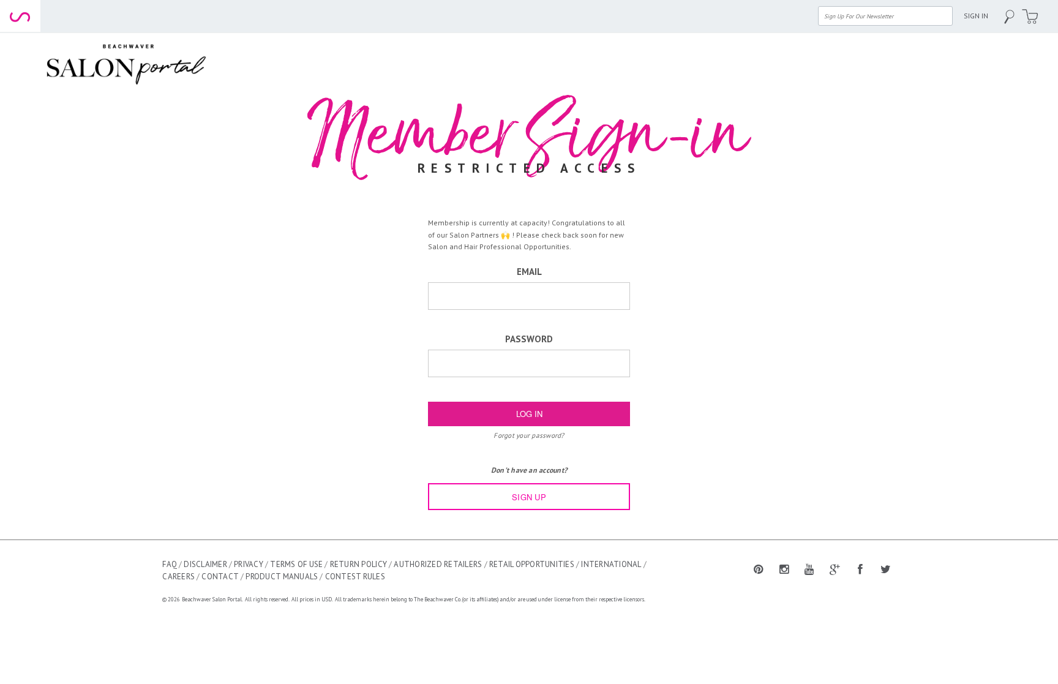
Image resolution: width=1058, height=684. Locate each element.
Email (529, 271)
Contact (220, 576)
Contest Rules (355, 576)
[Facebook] (860, 568)
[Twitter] (886, 568)
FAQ (169, 564)
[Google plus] (835, 568)
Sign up (529, 497)
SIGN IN (976, 15)
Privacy (248, 564)
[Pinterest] (758, 568)
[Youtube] (809, 568)
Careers (178, 576)
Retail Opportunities (531, 564)
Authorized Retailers (438, 564)
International (611, 564)
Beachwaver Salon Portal (212, 599)
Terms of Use (296, 564)
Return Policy (358, 564)
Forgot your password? (528, 435)
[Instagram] (784, 568)
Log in (529, 413)
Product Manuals (282, 576)
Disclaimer (205, 564)
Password (529, 339)
